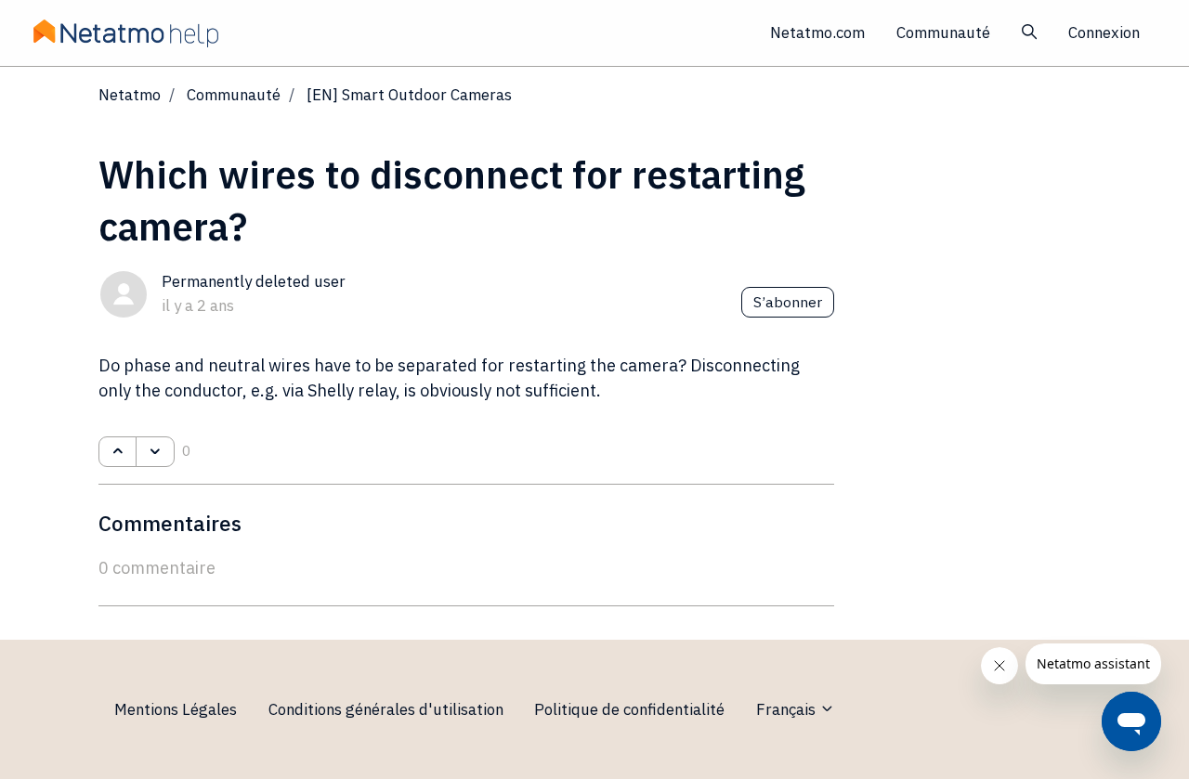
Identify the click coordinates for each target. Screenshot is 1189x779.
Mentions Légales (175, 709)
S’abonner (787, 301)
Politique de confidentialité (629, 709)
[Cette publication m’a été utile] (117, 452)
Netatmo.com (817, 32)
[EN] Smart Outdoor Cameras (409, 94)
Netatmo (129, 94)
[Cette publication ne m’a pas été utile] (155, 452)
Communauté (943, 32)
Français (787, 709)
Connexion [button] (1104, 32)
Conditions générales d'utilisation (385, 709)
